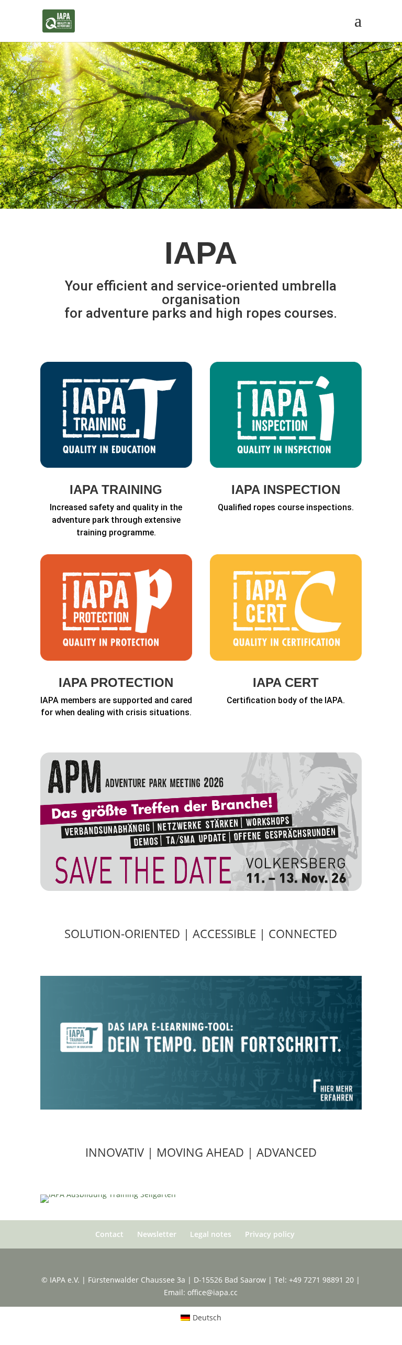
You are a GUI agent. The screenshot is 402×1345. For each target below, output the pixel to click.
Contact (109, 1234)
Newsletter (156, 1234)
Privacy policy (270, 1234)
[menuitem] (201, 1318)
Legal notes (210, 1234)
